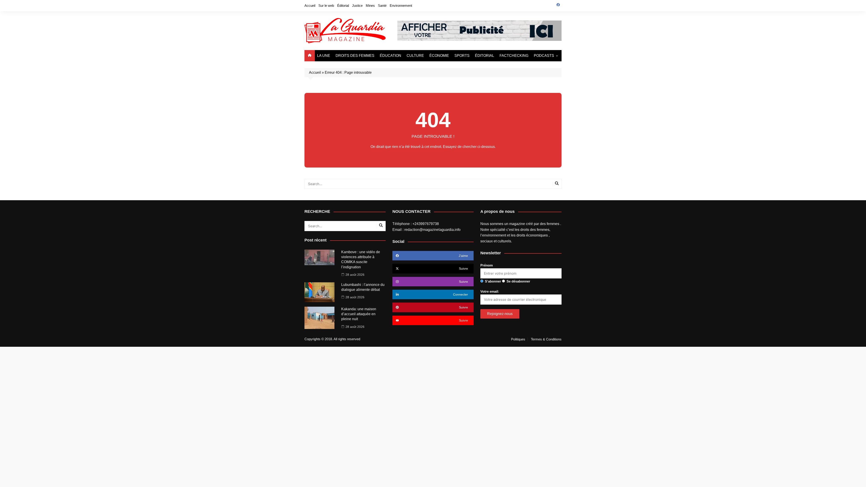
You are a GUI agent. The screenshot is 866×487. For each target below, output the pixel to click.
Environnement (401, 5)
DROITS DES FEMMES (355, 55)
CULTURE (415, 55)
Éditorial (343, 5)
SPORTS (462, 55)
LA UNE (323, 55)
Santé (382, 5)
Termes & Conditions (546, 339)
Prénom (486, 265)
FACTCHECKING (514, 55)
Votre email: (489, 291)
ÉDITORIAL (484, 55)
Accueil (309, 5)
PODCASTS (544, 55)
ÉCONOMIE (439, 55)
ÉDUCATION (390, 55)
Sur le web (326, 5)
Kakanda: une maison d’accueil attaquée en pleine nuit (358, 314)
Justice (357, 5)
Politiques (518, 339)
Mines (370, 5)
